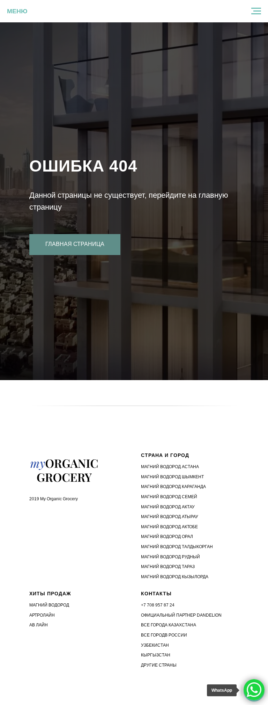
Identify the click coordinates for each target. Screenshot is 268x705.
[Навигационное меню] (256, 11)
